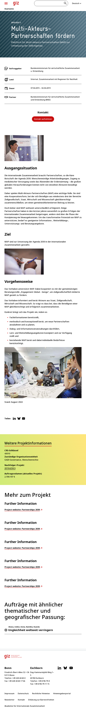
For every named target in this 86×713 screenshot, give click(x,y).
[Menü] (6, 3)
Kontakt (21, 699)
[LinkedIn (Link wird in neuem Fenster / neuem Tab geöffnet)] (59, 669)
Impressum (9, 693)
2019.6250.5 (9, 468)
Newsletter (9, 699)
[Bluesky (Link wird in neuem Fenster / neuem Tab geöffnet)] (65, 669)
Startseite (9, 9)
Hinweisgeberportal (62, 693)
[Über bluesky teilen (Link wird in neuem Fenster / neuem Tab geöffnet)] (18, 419)
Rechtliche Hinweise (41, 693)
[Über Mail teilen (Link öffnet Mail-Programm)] (23, 419)
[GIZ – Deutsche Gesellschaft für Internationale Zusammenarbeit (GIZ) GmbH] (16, 3)
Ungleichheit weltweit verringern (30, 630)
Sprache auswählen (77, 3)
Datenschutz (23, 693)
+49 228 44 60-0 (18, 678)
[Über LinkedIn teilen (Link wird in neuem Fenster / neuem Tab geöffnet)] (14, 419)
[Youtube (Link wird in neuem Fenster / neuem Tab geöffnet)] (71, 669)
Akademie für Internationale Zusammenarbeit (24, 706)
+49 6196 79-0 (44, 681)
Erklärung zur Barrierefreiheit (41, 699)
